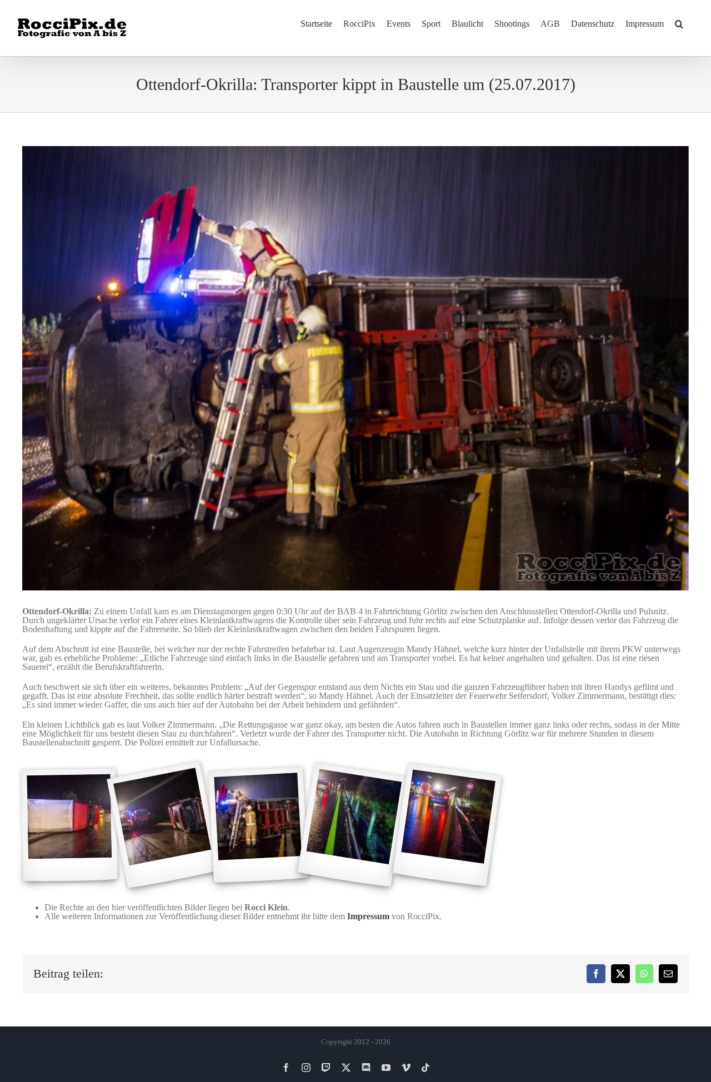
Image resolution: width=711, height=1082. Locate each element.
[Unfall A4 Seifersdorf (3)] (258, 825)
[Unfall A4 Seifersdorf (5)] (447, 826)
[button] (679, 23)
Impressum (368, 916)
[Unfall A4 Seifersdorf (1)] (69, 825)
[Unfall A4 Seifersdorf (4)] (352, 825)
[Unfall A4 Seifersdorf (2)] (164, 825)
